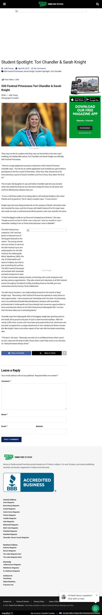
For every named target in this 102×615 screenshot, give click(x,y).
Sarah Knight (29, 71)
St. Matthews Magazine (11, 571)
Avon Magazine (8, 502)
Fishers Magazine (9, 515)
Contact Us (7, 576)
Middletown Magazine (11, 568)
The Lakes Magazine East (12, 554)
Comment (6, 381)
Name (4, 414)
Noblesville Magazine (10, 525)
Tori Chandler (56, 71)
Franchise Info (8, 585)
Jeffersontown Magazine (12, 565)
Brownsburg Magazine (11, 506)
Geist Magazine (8, 522)
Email (4, 426)
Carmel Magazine (9, 509)
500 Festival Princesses (13, 71)
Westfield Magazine (10, 534)
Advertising (7, 578)
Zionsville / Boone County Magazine (16, 537)
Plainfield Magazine (10, 531)
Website (39, 426)
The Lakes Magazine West (12, 557)
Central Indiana (9, 500)
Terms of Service (22, 602)
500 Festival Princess (50, 166)
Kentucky (7, 562)
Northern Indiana (10, 545)
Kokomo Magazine (9, 548)
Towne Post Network (16, 605)
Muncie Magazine (9, 551)
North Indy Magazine (10, 528)
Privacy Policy (39, 602)
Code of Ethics (54, 602)
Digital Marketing (9, 582)
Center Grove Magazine (11, 512)
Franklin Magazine (9, 518)
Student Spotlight (42, 71)
